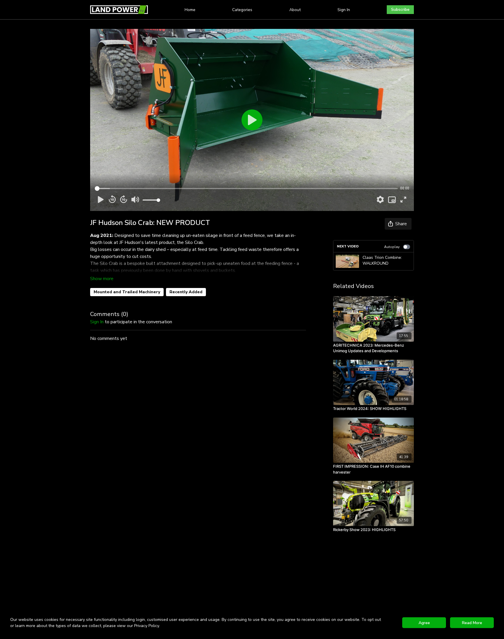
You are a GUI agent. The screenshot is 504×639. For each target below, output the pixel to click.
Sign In (343, 10)
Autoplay (392, 247)
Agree (424, 623)
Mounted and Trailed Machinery (127, 292)
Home (190, 10)
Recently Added (185, 292)
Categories (242, 10)
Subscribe (400, 9)
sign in (97, 322)
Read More (472, 623)
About (295, 10)
